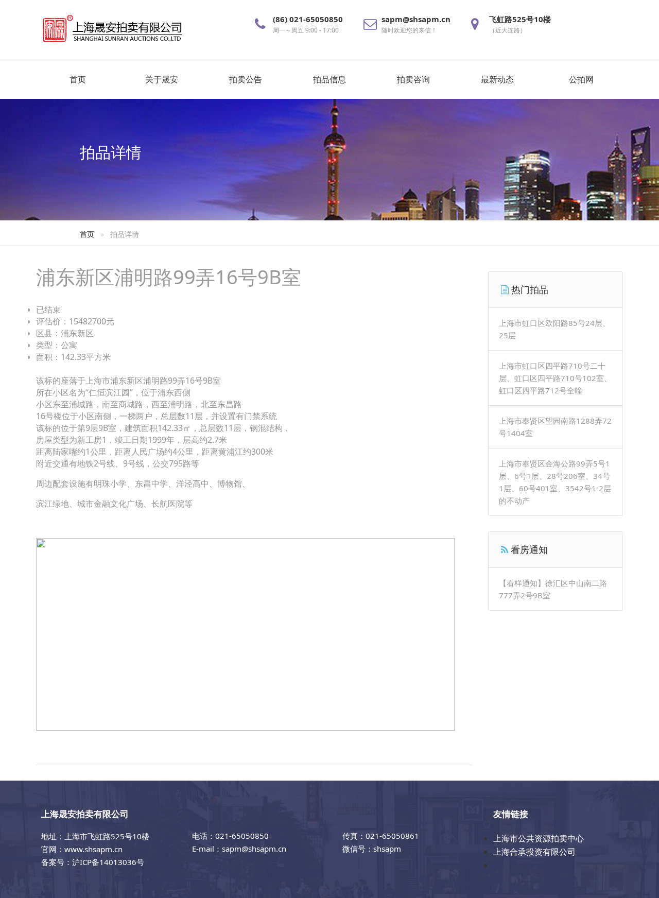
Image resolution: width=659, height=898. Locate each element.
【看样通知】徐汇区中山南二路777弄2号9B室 (553, 589)
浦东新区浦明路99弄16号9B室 (168, 276)
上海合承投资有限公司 (534, 851)
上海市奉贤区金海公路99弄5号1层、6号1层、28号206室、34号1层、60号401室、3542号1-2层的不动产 (555, 482)
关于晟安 (161, 79)
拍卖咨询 (413, 79)
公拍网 (581, 79)
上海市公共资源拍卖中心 (538, 838)
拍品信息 (329, 79)
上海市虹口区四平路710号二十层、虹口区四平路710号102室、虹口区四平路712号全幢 (555, 377)
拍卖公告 (245, 79)
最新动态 (497, 79)
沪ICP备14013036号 (108, 862)
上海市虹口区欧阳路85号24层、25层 (554, 329)
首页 (78, 79)
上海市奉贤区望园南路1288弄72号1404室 (555, 427)
